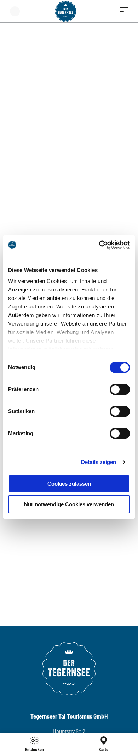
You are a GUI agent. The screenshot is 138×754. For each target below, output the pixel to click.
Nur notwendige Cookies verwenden (69, 504)
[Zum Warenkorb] (95, 11)
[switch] (120, 389)
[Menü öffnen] (124, 11)
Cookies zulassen (69, 484)
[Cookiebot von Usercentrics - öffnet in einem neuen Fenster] (99, 245)
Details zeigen (98, 462)
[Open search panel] (110, 11)
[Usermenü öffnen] (15, 11)
